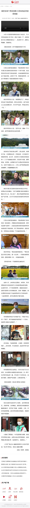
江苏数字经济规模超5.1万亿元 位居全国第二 (12, 476)
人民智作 (15, 500)
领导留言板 (21, 491)
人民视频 (4, 500)
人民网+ (9, 491)
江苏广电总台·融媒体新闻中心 (21, 18)
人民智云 (9, 500)
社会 (11, 6)
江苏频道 (7, 6)
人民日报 (4, 491)
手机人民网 (15, 491)
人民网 (1, 6)
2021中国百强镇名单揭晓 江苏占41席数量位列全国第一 (14, 467)
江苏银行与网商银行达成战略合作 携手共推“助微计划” (14, 461)
